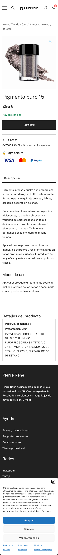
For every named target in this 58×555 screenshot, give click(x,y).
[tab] (29, 178)
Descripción (12, 178)
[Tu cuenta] (46, 8)
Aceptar (29, 520)
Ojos (24, 24)
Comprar (29, 125)
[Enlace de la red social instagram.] (3, 408)
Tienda (15, 24)
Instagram (8, 470)
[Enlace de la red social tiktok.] (12, 408)
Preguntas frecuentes (15, 436)
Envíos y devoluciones (15, 430)
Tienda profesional (13, 448)
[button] (53, 481)
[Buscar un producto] (13, 8)
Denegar (29, 529)
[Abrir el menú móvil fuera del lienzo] (4, 8)
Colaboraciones (11, 442)
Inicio (5, 24)
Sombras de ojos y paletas (36, 145)
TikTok (6, 476)
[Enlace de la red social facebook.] (21, 408)
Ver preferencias (29, 537)
